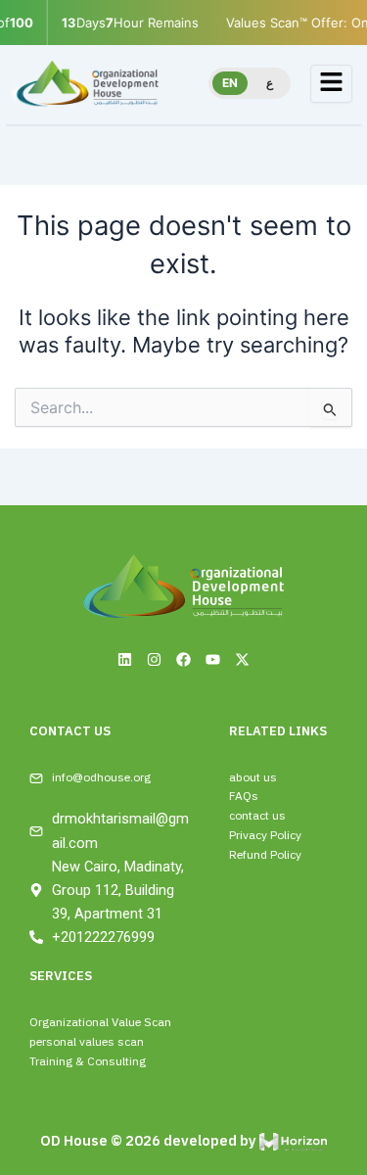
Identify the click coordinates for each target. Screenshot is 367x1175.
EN (230, 82)
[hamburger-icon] (331, 84)
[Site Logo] (87, 83)
